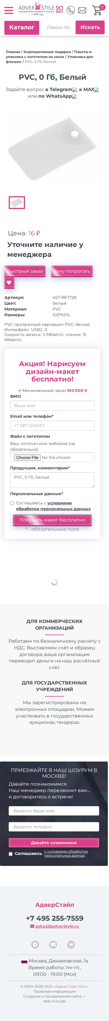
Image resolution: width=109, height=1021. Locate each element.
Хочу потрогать (71, 271)
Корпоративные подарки (47, 52)
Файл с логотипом (30, 436)
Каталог (21, 27)
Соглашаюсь (51, 853)
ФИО (15, 396)
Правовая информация (55, 991)
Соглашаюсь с (53, 505)
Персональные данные (36, 493)
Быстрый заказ (25, 271)
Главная (13, 52)
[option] (52, 149)
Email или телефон (31, 416)
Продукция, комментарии (40, 467)
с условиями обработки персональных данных (66, 853)
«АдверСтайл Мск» (70, 986)
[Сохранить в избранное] (9, 283)
